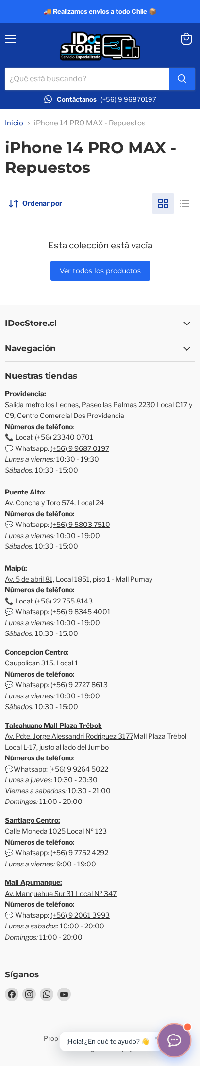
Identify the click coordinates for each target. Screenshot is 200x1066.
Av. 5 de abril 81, (29, 579)
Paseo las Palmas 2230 (118, 405)
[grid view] (163, 203)
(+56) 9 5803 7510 (80, 524)
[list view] (184, 203)
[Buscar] (182, 79)
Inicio (14, 123)
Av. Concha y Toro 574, (40, 502)
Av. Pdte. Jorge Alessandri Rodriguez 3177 (69, 736)
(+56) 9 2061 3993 (80, 915)
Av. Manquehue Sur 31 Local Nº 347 (61, 893)
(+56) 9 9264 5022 (78, 769)
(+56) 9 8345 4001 (80, 611)
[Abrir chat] (174, 1040)
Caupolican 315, (30, 663)
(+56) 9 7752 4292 (79, 853)
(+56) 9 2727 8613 (79, 684)
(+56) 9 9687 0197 (79, 448)
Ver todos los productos (100, 270)
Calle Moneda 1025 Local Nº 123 (56, 831)
